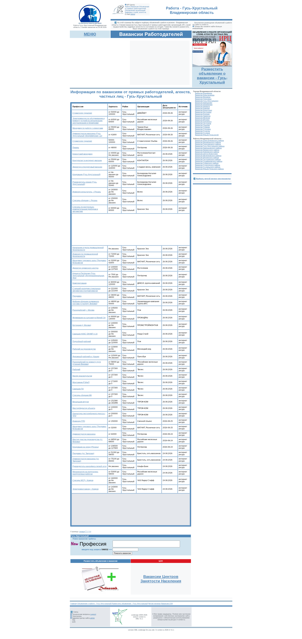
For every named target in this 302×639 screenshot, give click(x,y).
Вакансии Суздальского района (207, 167)
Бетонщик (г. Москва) (82, 325)
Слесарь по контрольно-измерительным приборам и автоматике (85, 209)
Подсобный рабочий (82, 341)
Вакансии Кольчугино (203, 110)
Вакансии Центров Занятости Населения (160, 578)
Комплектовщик (80, 283)
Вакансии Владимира (203, 93)
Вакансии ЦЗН (167, 604)
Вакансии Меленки (202, 118)
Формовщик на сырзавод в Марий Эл (89, 318)
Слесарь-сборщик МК (82, 395)
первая (82, 532)
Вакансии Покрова (202, 125)
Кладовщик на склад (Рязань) (86, 447)
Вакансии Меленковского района (208, 156)
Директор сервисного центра (85, 268)
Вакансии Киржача (202, 106)
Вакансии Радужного (203, 122)
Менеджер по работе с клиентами (88, 128)
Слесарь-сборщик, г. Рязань (85, 200)
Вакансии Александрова (204, 95)
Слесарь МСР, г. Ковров (83, 480)
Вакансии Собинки (202, 127)
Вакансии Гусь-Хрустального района (209, 146)
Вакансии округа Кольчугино (206, 154)
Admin (132, 14)
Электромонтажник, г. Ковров (85, 489)
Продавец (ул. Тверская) (83, 453)
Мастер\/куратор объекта (84, 408)
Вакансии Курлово (202, 114)
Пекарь (76, 147)
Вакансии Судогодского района (207, 165)
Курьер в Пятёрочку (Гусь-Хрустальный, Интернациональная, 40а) (89, 275)
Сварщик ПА (78, 389)
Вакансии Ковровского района (207, 152)
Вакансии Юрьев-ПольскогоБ (207, 135)
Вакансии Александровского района (209, 140)
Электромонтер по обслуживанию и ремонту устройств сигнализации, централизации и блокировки (89, 120)
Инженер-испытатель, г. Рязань (87, 192)
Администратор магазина (84, 434)
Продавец (77, 296)
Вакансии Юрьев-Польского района (209, 169)
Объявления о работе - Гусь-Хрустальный (94, 604)
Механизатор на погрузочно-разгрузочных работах (85, 473)
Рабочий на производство (84, 349)
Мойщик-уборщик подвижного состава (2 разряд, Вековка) (86, 302)
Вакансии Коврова (202, 108)
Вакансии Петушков (203, 123)
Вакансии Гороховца (203, 99)
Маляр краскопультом (82, 376)
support (93, 614)
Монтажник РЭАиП (81, 382)
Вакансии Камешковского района (208, 148)
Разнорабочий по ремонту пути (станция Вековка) (87, 363)
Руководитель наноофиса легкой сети (89, 466)
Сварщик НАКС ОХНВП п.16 (85, 334)
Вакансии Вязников (202, 97)
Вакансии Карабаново (204, 105)
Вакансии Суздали (202, 133)
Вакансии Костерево (203, 112)
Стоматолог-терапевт (82, 113)
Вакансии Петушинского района (208, 159)
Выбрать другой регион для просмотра (213, 179)
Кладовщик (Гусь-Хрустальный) (87, 174)
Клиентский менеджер (82, 154)
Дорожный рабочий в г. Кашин (86, 356)
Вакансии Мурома (202, 120)
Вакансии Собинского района (206, 163)
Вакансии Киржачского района (207, 150)
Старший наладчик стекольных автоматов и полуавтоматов (87, 289)
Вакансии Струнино (203, 129)
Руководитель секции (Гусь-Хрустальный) (85, 183)
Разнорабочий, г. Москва (83, 310)
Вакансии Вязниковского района (208, 142)
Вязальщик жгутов (81, 402)
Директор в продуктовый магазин (87, 167)
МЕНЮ (90, 34)
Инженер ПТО (79, 421)
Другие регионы (154, 604)
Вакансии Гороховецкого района (208, 144)
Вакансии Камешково (203, 103)
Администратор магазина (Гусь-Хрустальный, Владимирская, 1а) (87, 134)
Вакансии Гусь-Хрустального (206, 101)
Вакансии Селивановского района (208, 161)
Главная (73, 604)
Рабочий (76, 369)
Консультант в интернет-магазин (87, 160)
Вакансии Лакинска (202, 116)
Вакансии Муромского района (207, 157)
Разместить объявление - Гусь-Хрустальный (130, 604)
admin (92, 618)
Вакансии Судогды (202, 131)
